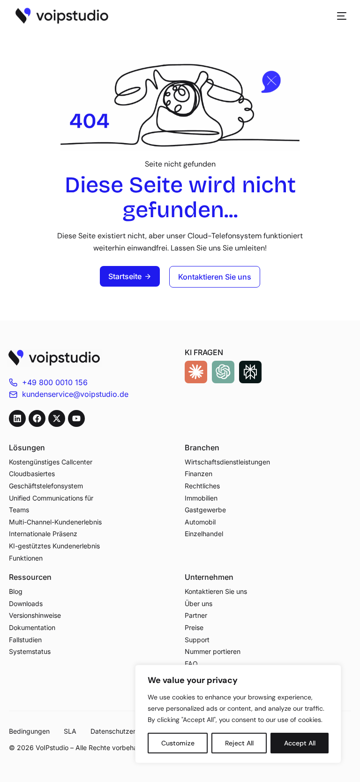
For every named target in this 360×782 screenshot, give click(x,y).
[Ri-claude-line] (196, 372)
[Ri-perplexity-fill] (250, 372)
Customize (178, 743)
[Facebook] (37, 418)
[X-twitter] (56, 418)
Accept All (299, 743)
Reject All (239, 743)
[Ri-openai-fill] (223, 372)
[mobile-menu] (337, 16)
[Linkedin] (17, 418)
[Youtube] (76, 418)
